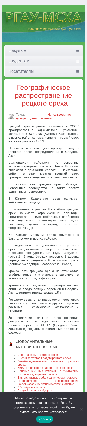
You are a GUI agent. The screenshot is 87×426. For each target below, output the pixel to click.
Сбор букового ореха (31, 387)
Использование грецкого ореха (38, 355)
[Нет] (81, 409)
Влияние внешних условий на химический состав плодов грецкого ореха (48, 372)
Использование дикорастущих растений (43, 116)
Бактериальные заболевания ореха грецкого (47, 377)
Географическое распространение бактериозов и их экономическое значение (48, 382)
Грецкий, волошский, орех (35, 390)
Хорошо (45, 419)
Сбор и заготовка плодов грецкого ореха (44, 358)
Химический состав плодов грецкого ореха (46, 367)
